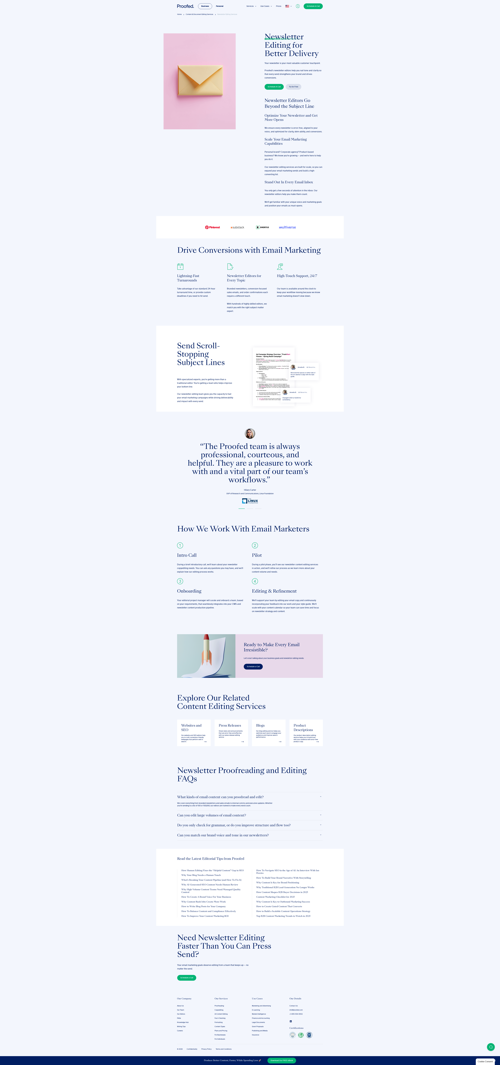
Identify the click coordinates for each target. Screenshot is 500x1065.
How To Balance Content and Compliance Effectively (208, 911)
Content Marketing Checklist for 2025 (275, 897)
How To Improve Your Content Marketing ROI (205, 916)
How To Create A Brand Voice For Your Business (206, 897)
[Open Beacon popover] (491, 1047)
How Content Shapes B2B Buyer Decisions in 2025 (282, 892)
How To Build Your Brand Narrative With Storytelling (283, 878)
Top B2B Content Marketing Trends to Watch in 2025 (283, 916)
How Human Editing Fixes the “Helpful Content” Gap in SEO (212, 871)
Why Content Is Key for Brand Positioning (277, 883)
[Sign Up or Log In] (298, 6)
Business (205, 6)
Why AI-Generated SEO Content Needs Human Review (209, 885)
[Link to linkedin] (290, 1021)
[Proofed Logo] (185, 6)
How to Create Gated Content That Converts (279, 907)
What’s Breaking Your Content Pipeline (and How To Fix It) (211, 880)
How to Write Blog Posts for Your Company (203, 907)
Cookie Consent (485, 1062)
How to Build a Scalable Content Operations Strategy (283, 911)
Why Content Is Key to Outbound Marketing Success (283, 902)
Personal (219, 6)
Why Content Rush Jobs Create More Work (203, 902)
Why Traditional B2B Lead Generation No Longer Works (285, 888)
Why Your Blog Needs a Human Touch (201, 875)
